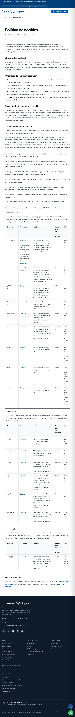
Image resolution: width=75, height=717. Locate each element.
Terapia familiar (7, 691)
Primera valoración (59, 11)
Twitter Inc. (23, 263)
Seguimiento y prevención (35, 651)
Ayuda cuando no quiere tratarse (12, 680)
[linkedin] (17, 631)
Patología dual (31, 654)
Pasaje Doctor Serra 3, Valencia (24, 1)
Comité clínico (6, 660)
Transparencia (6, 663)
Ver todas (54, 649)
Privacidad (63, 711)
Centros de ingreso (33, 649)
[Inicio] (17, 603)
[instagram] (8, 631)
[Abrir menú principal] (71, 11)
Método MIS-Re (7, 651)
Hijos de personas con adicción (12, 685)
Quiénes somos (7, 643)
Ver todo (5, 677)
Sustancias (54, 643)
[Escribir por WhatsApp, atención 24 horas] (70, 712)
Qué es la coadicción (8, 683)
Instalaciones (6, 649)
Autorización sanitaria (8, 654)
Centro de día (31, 643)
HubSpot (23, 240)
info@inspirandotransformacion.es (15, 625)
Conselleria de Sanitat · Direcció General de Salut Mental (24, 704)
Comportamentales (57, 646)
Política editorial (7, 657)
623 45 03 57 (8, 1)
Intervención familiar (8, 688)
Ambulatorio (30, 646)
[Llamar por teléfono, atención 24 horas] (70, 706)
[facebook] (13, 631)
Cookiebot (59, 208)
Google (22, 286)
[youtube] (22, 631)
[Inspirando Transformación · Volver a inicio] (13, 11)
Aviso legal (56, 711)
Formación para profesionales (11, 665)
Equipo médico (7, 646)
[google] (4, 631)
